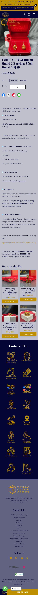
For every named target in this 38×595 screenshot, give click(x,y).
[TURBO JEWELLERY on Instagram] (16, 559)
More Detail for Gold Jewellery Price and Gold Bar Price (17, 8)
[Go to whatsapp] (5, 588)
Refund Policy (30, 579)
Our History (19, 523)
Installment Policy (19, 584)
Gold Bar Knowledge (19, 517)
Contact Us (19, 525)
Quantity (4, 86)
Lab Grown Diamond (19, 544)
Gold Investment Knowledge (19, 515)
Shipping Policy (13, 582)
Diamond (19, 541)
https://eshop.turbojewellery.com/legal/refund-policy (19, 242)
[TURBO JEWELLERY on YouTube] (21, 559)
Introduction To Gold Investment (19, 538)
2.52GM (23, 80)
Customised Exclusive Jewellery (19, 530)
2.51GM (14, 80)
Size (3, 80)
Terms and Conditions (9, 579)
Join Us (19, 528)
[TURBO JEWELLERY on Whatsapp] (27, 559)
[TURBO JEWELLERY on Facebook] (10, 559)
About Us (19, 520)
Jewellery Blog (19, 546)
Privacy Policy (21, 579)
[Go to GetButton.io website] (5, 593)
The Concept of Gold (19, 533)
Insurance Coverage (19, 536)
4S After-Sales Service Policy (27, 582)
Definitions (5, 582)
